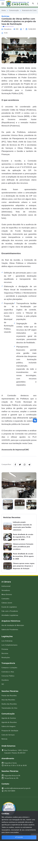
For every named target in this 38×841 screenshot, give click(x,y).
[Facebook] (15, 464)
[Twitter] (20, 464)
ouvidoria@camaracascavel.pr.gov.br (17, 788)
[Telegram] (29, 464)
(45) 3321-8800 (9, 791)
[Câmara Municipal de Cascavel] (18, 3)
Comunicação (14, 10)
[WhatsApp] (24, 464)
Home (4, 10)
